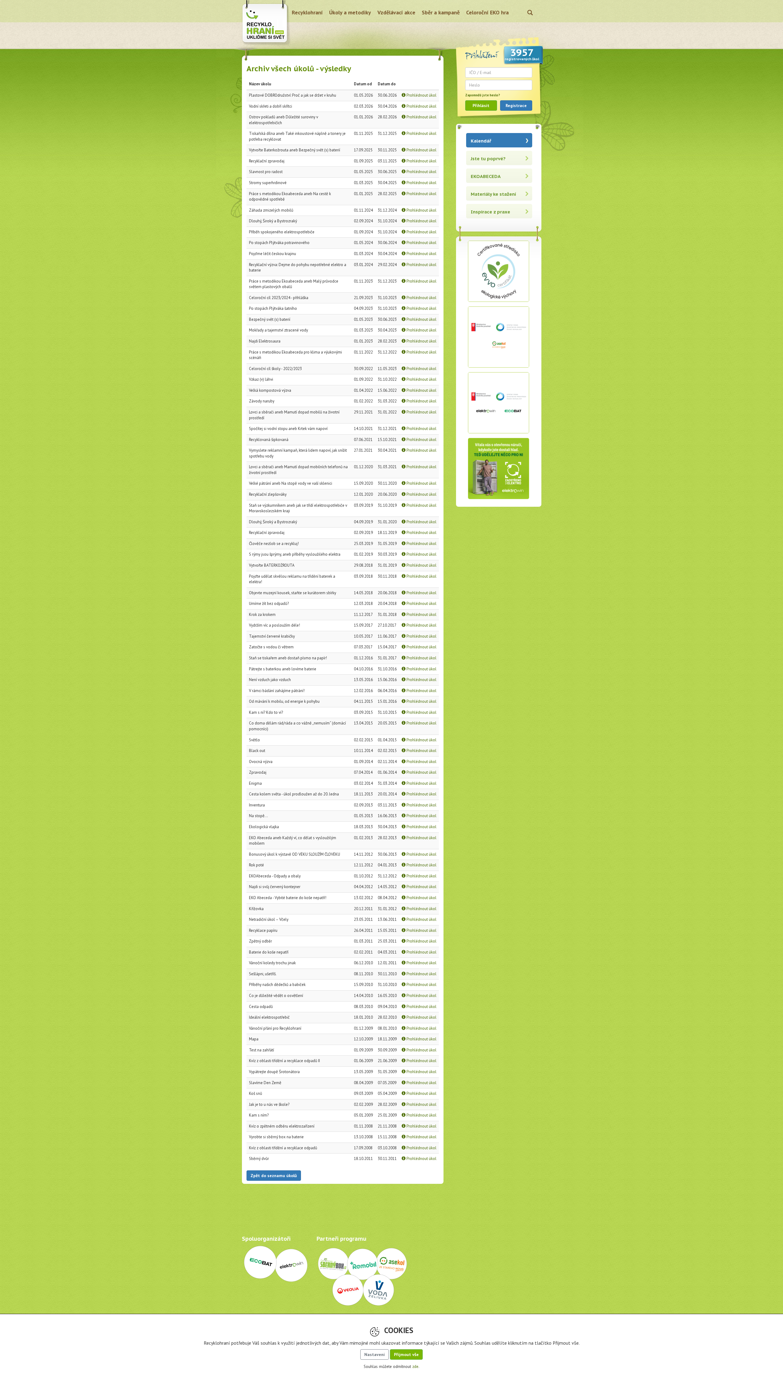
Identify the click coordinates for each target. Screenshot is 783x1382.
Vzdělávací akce (396, 12)
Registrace (516, 105)
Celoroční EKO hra (487, 12)
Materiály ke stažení (493, 194)
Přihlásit (481, 105)
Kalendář (481, 141)
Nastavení (374, 1354)
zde (415, 1366)
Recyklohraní (307, 12)
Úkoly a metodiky (350, 12)
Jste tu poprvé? (488, 158)
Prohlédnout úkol (421, 95)
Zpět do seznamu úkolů (273, 1175)
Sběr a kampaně (441, 12)
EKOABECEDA (486, 176)
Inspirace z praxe (490, 212)
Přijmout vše (406, 1354)
